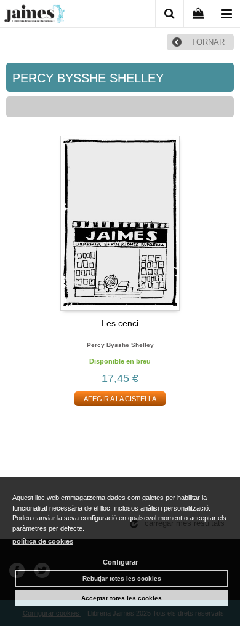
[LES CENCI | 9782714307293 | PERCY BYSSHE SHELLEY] (120, 223)
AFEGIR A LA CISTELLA (120, 398)
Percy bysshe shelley (120, 345)
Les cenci (120, 323)
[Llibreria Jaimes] (34, 16)
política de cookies (42, 541)
